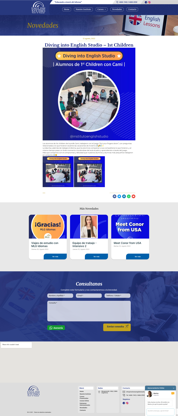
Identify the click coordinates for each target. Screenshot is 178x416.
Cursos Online (84, 401)
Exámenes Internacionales (85, 404)
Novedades (117, 9)
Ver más (55, 256)
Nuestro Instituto (83, 9)
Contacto (132, 9)
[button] (114, 196)
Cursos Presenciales (84, 397)
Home (66, 9)
